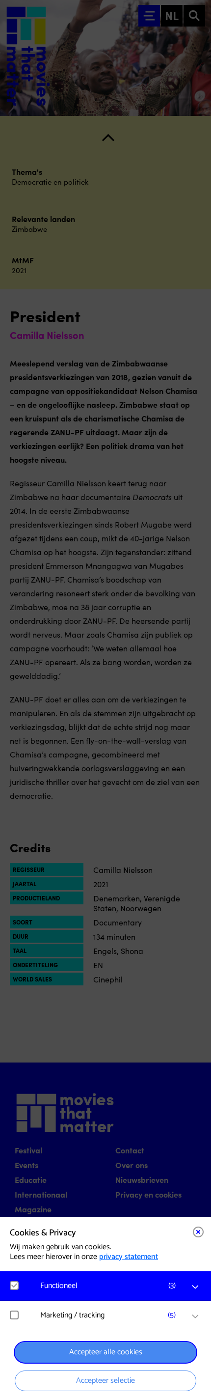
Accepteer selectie (105, 1380)
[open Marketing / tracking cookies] (195, 1316)
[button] (110, 1285)
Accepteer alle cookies (105, 1352)
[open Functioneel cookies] (195, 1287)
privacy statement (128, 1256)
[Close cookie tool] (198, 1232)
